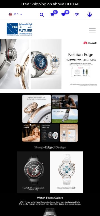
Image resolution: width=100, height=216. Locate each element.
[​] (42, 14)
